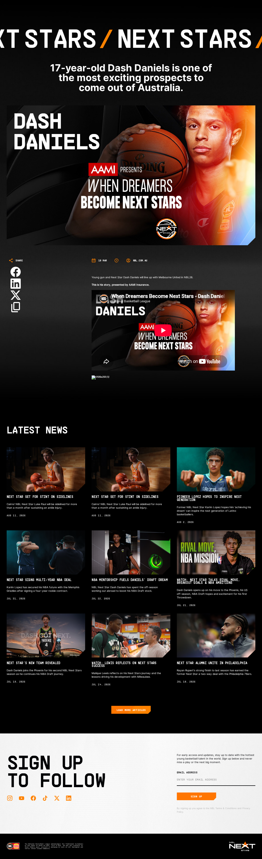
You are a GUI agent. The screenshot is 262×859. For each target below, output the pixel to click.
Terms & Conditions (226, 808)
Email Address (187, 772)
